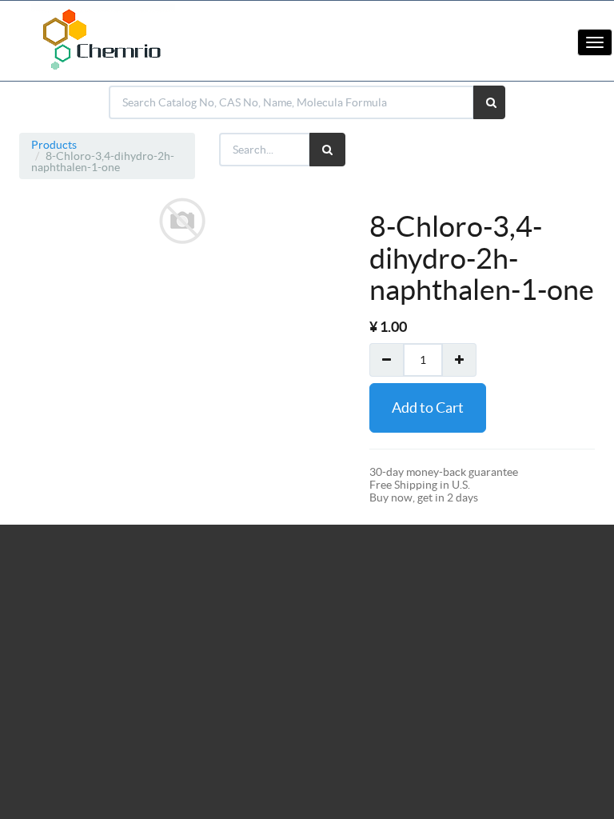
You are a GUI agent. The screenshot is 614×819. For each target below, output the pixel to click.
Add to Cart (428, 407)
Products (54, 144)
